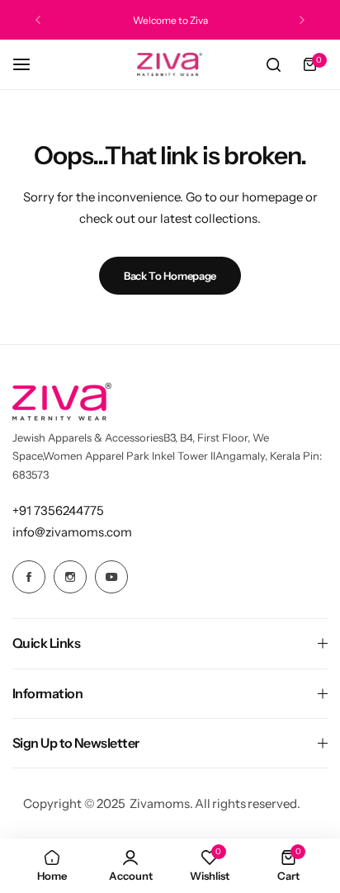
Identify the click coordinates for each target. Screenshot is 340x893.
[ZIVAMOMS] (170, 64)
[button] (38, 19)
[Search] (273, 64)
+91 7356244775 (58, 510)
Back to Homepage (170, 275)
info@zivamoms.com (72, 532)
